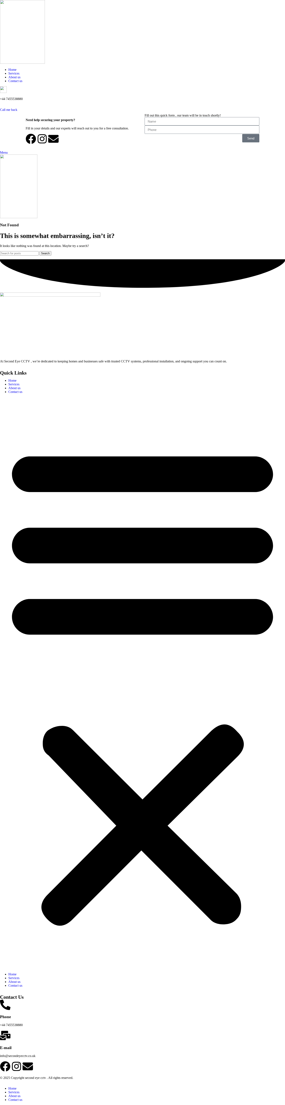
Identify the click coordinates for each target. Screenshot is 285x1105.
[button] (142, 683)
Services (13, 384)
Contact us (15, 392)
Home (12, 380)
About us (14, 388)
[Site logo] (22, 62)
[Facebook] (31, 139)
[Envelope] (53, 139)
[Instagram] (42, 139)
